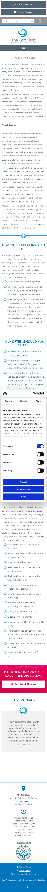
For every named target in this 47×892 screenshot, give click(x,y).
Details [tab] (23, 401)
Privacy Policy (25, 870)
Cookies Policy (25, 867)
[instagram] (27, 887)
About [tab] (38, 401)
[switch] (40, 454)
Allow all (23, 482)
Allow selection (24, 489)
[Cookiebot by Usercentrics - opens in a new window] (33, 393)
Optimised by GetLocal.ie (34, 880)
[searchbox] (18, 21)
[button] (23, 4)
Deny (23, 496)
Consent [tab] (8, 401)
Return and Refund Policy (25, 874)
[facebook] (20, 887)
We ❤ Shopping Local (11, 880)
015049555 (23, 801)
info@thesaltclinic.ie (23, 804)
